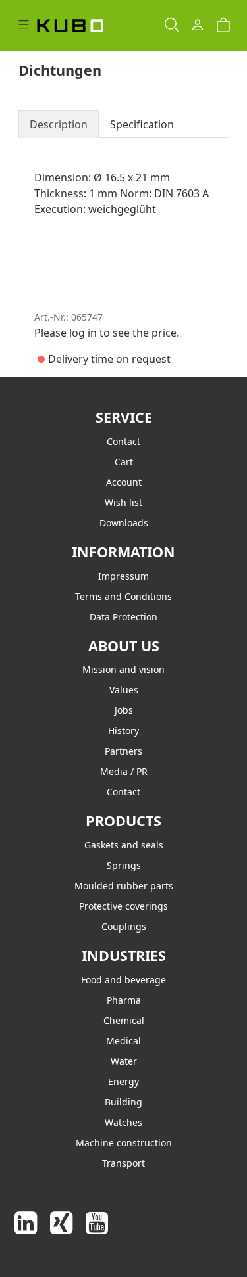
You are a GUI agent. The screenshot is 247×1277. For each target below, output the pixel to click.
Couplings (123, 926)
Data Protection (123, 617)
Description (59, 124)
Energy (123, 1081)
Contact (123, 441)
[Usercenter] (197, 25)
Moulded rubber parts (123, 885)
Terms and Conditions (123, 596)
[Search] (172, 25)
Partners (123, 751)
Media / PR (124, 771)
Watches (123, 1122)
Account (124, 482)
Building (123, 1102)
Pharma (124, 1000)
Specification (142, 124)
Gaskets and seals (123, 845)
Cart (124, 461)
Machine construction (124, 1142)
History (123, 730)
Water (124, 1061)
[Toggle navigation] (24, 25)
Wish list (123, 502)
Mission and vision (123, 669)
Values (123, 690)
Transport (123, 1163)
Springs (124, 865)
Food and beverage (123, 979)
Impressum (123, 576)
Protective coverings (123, 906)
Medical (123, 1040)
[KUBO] (83, 25)
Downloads (123, 523)
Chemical (123, 1020)
